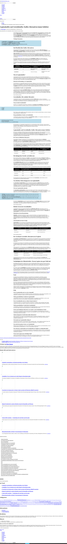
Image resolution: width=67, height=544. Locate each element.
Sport (3, 11)
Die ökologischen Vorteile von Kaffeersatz (7, 451)
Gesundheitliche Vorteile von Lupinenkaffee (8, 444)
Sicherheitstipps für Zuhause (36, 504)
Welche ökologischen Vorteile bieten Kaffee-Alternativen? (10, 470)
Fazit (2, 461)
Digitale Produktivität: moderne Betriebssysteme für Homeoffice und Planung (17, 403)
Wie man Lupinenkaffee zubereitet (6, 454)
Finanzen (3, 6)
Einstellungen (27, 543)
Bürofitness (28, 500)
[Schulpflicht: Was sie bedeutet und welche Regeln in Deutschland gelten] (33, 370)
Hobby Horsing (14, 502)
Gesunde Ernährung (45, 501)
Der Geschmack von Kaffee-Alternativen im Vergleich (9, 459)
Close (1, 530)
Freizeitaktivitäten (36, 501)
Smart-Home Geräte (41, 504)
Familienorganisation (24, 501)
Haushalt (3, 4)
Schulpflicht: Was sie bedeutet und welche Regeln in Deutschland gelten (16, 376)
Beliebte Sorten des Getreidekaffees (6, 455)
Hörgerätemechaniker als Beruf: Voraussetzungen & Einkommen (15, 431)
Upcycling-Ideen (7, 505)
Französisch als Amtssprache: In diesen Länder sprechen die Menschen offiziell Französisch (20, 390)
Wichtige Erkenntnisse (4, 439)
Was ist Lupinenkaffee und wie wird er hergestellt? (9, 464)
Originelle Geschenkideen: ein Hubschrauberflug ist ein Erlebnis (15, 362)
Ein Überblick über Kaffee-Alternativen (7, 440)
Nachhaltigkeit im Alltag (6, 504)
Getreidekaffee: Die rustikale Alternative (7, 445)
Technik (3, 12)
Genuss (3, 7)
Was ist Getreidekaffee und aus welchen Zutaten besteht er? (10, 466)
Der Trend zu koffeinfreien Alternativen (7, 450)
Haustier (3, 5)
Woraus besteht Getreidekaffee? (6, 446)
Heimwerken (4, 537)
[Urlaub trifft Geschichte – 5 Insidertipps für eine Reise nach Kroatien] (33, 411)
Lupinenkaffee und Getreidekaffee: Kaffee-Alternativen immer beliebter (12, 449)
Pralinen (21, 504)
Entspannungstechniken (5, 501)
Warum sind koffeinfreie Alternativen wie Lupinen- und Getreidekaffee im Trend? (13, 469)
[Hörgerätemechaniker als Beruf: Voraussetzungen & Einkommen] (33, 425)
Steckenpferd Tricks (50, 504)
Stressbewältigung (57, 504)
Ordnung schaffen (16, 504)
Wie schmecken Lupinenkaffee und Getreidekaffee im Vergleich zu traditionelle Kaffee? (14, 474)
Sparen (45, 504)
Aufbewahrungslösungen (8, 500)
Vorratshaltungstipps (23, 505)
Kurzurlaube (50, 502)
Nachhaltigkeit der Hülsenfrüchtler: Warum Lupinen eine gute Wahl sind (12, 460)
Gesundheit (3, 8)
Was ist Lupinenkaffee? (4, 441)
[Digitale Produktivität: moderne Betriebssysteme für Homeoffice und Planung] (33, 398)
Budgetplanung (21, 500)
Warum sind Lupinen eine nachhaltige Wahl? (8, 475)
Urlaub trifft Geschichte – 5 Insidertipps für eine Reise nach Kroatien (16, 417)
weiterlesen (46, 364)
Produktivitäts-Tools (30, 504)
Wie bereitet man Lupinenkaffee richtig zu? (7, 471)
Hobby (3, 536)
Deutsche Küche (37, 500)
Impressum (3, 510)
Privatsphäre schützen (25, 504)
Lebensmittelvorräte (57, 502)
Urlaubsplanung (15, 505)
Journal (3, 13)
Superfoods (2, 505)
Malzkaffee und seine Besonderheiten (7, 456)
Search (14, 19)
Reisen (3, 10)
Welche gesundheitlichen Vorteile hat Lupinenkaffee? (9, 465)
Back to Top (2, 529)
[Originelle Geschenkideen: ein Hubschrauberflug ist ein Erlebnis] (33, 356)
